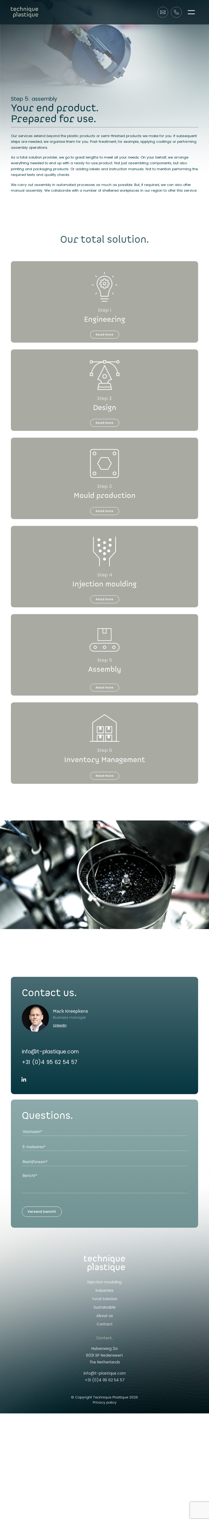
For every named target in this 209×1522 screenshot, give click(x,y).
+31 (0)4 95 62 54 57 (49, 1062)
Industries (104, 1290)
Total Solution (104, 1299)
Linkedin (60, 1025)
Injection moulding (104, 1282)
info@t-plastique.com (50, 1051)
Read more (104, 334)
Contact (105, 1324)
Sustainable (105, 1307)
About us (104, 1315)
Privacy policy (104, 1402)
